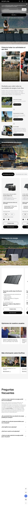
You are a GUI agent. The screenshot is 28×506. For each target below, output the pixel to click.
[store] (22, 1)
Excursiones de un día (8, 174)
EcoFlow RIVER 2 (9, 408)
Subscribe (13, 14)
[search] (19, 1)
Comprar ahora (10, 223)
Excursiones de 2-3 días (21, 174)
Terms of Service (20, 17)
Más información (10, 226)
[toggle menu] (25, 1)
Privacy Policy (13, 17)
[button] (11, 335)
